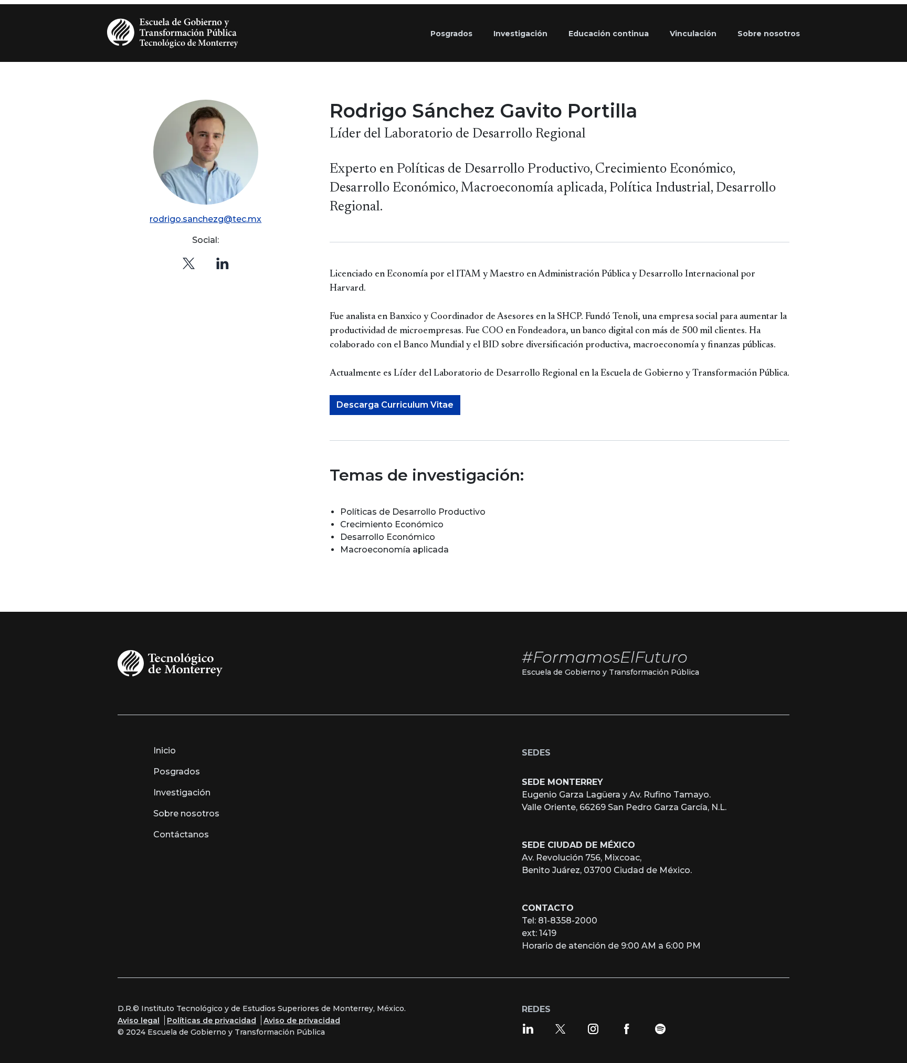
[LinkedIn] (528, 1028)
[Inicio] (175, 33)
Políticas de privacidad (211, 1020)
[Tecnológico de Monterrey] (170, 662)
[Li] (222, 263)
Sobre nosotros (186, 813)
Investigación (181, 793)
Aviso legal (139, 1020)
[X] (189, 263)
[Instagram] (593, 1028)
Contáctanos (181, 834)
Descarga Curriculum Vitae (395, 405)
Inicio (164, 751)
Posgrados (176, 772)
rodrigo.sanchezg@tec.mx (205, 219)
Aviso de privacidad (301, 1020)
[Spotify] (660, 1028)
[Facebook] (626, 1028)
